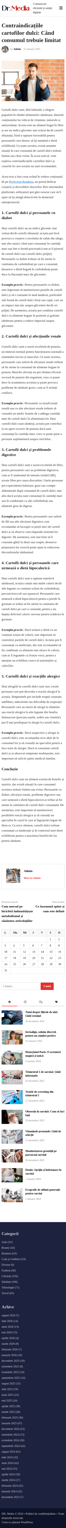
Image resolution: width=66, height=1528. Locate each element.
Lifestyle (6, 1276)
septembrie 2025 (11, 1377)
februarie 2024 (10, 1485)
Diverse (6, 1264)
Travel (5, 1293)
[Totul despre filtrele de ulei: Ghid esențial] (12, 1023)
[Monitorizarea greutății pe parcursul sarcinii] (12, 1161)
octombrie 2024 (10, 1440)
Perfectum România (21, 181)
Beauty (6, 1247)
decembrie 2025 (10, 1360)
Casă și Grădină (10, 1259)
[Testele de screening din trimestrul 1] (12, 1103)
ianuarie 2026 (9, 1355)
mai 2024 (7, 1468)
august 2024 (8, 1451)
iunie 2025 (7, 1394)
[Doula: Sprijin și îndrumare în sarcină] (12, 1181)
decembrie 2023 (10, 1497)
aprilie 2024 (8, 1474)
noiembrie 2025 (10, 1366)
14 (42, 951)
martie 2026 (8, 1343)
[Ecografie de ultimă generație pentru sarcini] (12, 1201)
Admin (17, 49)
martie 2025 (8, 1411)
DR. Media (8, 1513)
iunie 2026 (7, 1326)
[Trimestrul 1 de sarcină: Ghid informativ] (12, 1083)
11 (14, 951)
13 (33, 951)
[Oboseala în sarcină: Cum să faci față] (12, 1122)
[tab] (9, 1002)
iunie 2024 (7, 1462)
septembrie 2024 (11, 1445)
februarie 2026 (10, 1349)
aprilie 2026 (8, 1338)
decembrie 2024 (10, 1428)
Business (6, 1253)
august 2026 (8, 1315)
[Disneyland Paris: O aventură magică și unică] (12, 1063)
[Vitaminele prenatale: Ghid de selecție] (12, 1142)
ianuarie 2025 (9, 1423)
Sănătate (6, 1281)
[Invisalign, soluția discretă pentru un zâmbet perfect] (12, 1043)
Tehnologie (8, 1287)
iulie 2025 (7, 1389)
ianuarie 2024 (9, 1491)
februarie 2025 (10, 1417)
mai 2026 (7, 1332)
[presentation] (9, 1002)
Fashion (6, 1270)
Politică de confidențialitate (41, 1513)
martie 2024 (8, 1480)
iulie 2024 (7, 1457)
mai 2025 (7, 1400)
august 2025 (8, 1383)
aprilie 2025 (8, 1406)
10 (5, 951)
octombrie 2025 (10, 1372)
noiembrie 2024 (10, 1434)
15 (51, 951)
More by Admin (32, 878)
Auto (4, 1242)
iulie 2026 (7, 1321)
